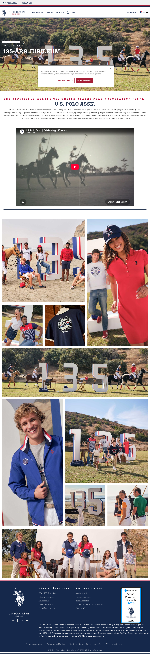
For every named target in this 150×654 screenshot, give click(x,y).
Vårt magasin (82, 593)
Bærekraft (80, 608)
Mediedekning (82, 600)
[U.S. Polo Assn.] (15, 12)
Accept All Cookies (84, 80)
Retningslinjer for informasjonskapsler (85, 644)
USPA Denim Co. (46, 604)
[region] (76, 76)
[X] (22, 620)
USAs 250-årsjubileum (48, 593)
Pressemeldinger (83, 597)
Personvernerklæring (56, 644)
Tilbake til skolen (46, 597)
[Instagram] (12, 620)
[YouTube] (26, 620)
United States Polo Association (90, 604)
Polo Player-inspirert (48, 608)
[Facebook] (17, 620)
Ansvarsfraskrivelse (34, 644)
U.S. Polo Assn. (9, 3)
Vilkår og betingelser (114, 644)
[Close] (110, 68)
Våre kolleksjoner (54, 588)
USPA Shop (26, 3)
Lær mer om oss (89, 588)
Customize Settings (65, 80)
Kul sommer (44, 600)
